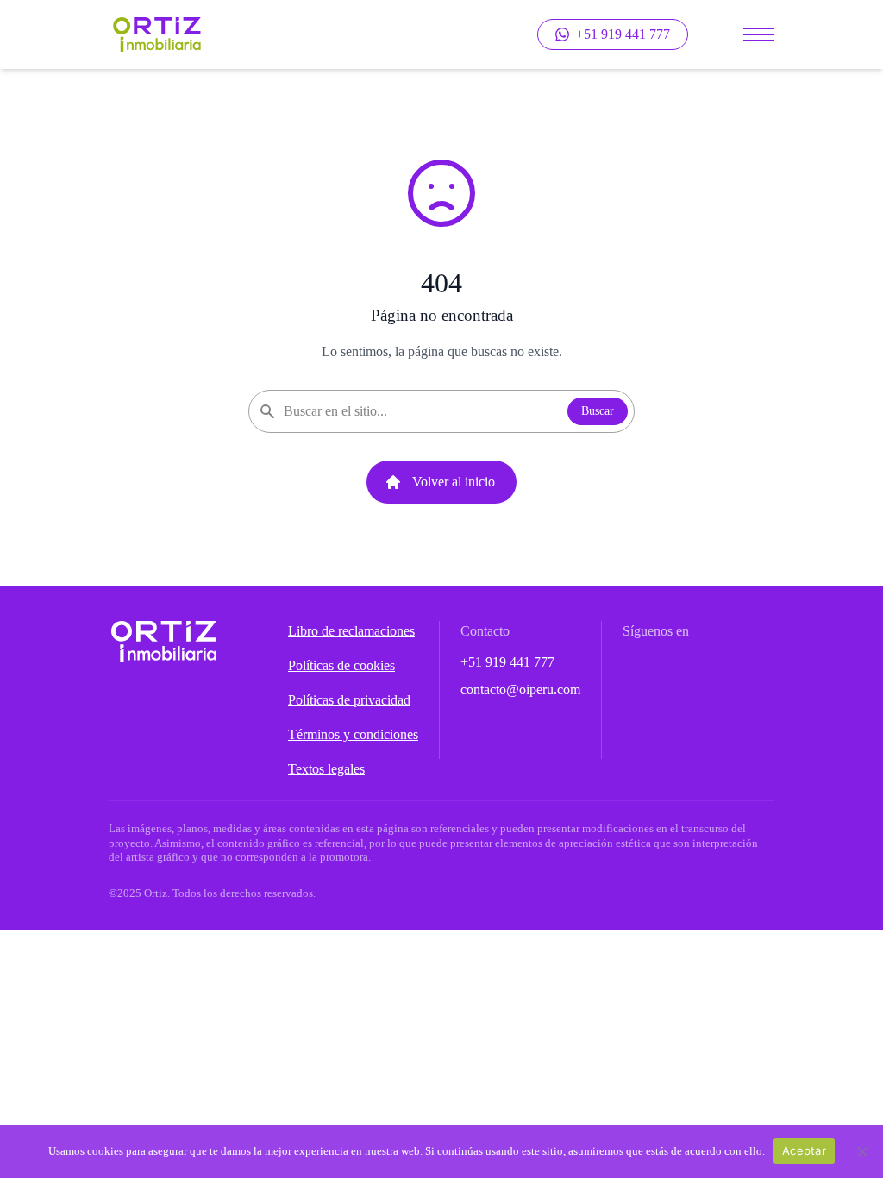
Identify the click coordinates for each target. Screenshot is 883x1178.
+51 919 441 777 (507, 662)
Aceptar (804, 1150)
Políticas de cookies (341, 665)
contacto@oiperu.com (520, 689)
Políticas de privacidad (349, 699)
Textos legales (326, 768)
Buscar (597, 410)
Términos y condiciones (353, 734)
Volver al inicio (453, 481)
